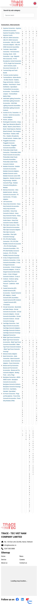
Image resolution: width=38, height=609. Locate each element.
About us (4, 563)
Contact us (23, 563)
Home (3, 556)
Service (3, 559)
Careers (22, 559)
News (21, 556)
